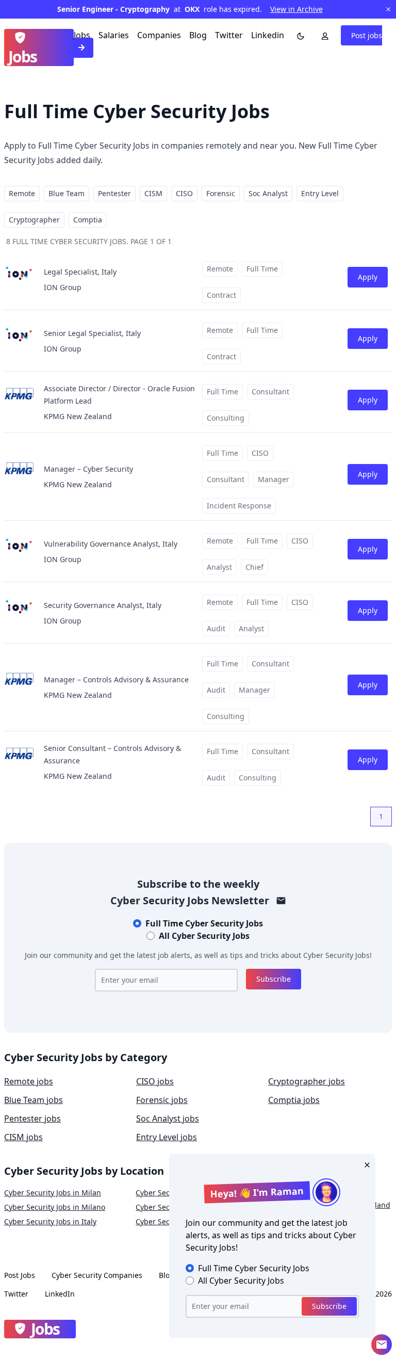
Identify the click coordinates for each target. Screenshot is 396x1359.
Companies (159, 35)
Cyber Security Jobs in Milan (52, 1192)
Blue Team (66, 193)
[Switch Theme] (298, 35)
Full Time (262, 269)
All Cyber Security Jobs (204, 935)
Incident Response (239, 505)
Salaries (113, 35)
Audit (216, 628)
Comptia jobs (294, 1100)
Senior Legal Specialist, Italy (92, 333)
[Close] (365, 1164)
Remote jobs (28, 1081)
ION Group (62, 287)
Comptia (87, 220)
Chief (254, 567)
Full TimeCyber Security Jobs (204, 923)
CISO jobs (155, 1081)
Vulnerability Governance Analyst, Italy (110, 544)
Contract (221, 295)
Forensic (220, 193)
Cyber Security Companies (97, 1275)
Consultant (270, 391)
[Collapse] (381, 1344)
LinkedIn (60, 1294)
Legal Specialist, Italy (80, 272)
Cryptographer (34, 220)
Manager (273, 479)
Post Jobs (19, 1275)
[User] (323, 35)
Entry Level (320, 193)
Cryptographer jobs (306, 1081)
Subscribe (273, 979)
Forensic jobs (162, 1100)
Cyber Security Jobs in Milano (54, 1207)
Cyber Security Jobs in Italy (50, 1221)
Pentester (114, 193)
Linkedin (267, 35)
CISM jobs (23, 1137)
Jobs (82, 35)
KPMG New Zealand (78, 416)
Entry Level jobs (166, 1137)
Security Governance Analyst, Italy (102, 605)
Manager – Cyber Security (88, 469)
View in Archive (296, 9)
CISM (153, 193)
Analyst (219, 567)
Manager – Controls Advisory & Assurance (116, 679)
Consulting (225, 418)
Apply (367, 277)
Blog (198, 35)
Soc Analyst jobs (167, 1118)
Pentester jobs (32, 1118)
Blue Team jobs (33, 1100)
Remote (22, 193)
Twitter (229, 35)
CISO (184, 193)
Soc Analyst (268, 193)
